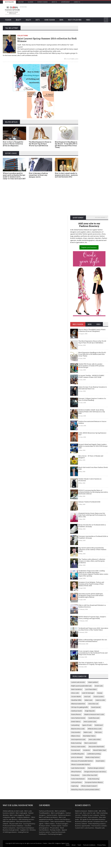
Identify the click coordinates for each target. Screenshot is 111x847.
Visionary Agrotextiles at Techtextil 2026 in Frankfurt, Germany (93, 537)
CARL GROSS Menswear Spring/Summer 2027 (92, 434)
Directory (21, 2)
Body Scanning (76, 743)
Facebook (39, 843)
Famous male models (78, 747)
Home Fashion (49, 20)
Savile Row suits (94, 718)
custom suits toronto (78, 682)
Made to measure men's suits (94, 714)
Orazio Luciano (99, 696)
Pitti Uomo (98, 732)
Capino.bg (74, 786)
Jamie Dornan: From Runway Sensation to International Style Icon (92, 388)
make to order (100, 700)
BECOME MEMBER (100, 217)
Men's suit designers (58, 813)
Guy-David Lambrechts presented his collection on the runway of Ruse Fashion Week (92, 549)
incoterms (86, 750)
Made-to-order (93, 811)
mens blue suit (93, 704)
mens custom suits (90, 722)
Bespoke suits (100, 828)
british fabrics (75, 722)
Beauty (18, 20)
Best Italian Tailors (89, 736)
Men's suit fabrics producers (48, 817)
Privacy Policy (101, 845)
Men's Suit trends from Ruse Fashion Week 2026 (93, 468)
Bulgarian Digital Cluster (62, 843)
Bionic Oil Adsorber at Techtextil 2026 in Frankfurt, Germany (92, 525)
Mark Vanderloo (76, 689)
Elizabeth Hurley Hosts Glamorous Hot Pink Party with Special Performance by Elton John (92, 515)
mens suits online (94, 739)
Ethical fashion (76, 772)
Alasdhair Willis (76, 700)
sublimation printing (93, 754)
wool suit (87, 696)
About (73, 845)
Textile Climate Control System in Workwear (89, 480)
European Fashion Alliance (94, 782)
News (61, 20)
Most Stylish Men (74, 20)
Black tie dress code (77, 729)
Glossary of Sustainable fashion (82, 761)
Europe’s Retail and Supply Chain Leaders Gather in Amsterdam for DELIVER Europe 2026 (93, 446)
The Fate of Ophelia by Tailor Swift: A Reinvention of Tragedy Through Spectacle (93, 663)
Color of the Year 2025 (90, 775)
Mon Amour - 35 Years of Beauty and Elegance (90, 457)
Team (79, 845)
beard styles (100, 761)
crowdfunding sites (77, 754)
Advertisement (65, 2)
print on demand (76, 757)
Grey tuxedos (75, 732)
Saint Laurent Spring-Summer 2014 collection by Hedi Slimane (47, 39)
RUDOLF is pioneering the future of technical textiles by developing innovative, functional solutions (93, 492)
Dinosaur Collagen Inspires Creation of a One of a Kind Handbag (92, 399)
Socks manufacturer (78, 779)
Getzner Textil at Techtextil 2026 (89, 502)
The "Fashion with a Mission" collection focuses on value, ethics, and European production (91, 561)
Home (68, 845)
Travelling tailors (44, 813)
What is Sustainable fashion (80, 764)
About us (54, 2)
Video (88, 20)
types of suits (87, 725)
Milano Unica (75, 736)
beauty (99, 693)
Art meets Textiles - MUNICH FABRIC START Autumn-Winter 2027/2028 (91, 376)
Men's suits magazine (17, 815)
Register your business (89, 247)
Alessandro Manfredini (96, 747)
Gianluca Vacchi (76, 711)
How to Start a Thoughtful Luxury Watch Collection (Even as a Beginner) (13, 144)
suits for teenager (88, 693)
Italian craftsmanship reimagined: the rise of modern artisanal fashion (92, 640)
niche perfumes (76, 782)
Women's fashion (42, 2)
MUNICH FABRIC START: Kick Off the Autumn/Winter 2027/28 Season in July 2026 (91, 411)
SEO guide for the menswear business (92, 819)
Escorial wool (75, 750)
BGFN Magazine (9, 2)
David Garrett (95, 707)
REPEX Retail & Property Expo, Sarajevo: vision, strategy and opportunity (92, 617)
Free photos (75, 775)
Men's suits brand (90, 743)
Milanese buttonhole (78, 704)
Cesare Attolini (76, 696)
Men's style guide (21, 813)
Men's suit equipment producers (52, 818)
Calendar (30, 2)
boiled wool (99, 725)
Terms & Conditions (89, 845)
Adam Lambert (93, 682)
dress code (75, 693)
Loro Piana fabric (91, 689)
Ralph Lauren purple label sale (81, 686)
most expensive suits (78, 739)
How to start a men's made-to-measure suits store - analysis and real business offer (66, 175)
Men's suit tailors (60, 811)
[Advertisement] (66, 10)
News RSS (51, 843)
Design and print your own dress (95, 772)
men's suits (19, 811)
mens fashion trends (78, 718)
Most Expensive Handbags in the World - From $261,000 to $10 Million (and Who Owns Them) (66, 144)
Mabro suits (88, 732)
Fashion (8, 20)
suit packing (75, 725)
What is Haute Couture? (89, 786)
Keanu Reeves (76, 714)
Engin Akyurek (90, 711)
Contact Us (77, 2)
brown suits (99, 686)
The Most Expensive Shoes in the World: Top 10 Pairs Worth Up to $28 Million (40, 144)
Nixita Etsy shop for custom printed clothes (85, 789)
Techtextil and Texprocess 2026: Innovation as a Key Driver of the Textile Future (93, 629)
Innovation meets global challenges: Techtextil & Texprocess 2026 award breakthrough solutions (90, 595)
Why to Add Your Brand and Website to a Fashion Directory (92, 606)
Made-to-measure (81, 811)
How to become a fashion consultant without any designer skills (38, 175)
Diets (38, 20)
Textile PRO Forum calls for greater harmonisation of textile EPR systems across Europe (91, 365)
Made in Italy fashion (93, 757)
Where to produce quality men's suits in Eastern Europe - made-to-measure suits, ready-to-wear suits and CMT (14, 176)
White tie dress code (94, 729)
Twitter (45, 843)
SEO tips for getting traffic (79, 707)
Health (28, 20)
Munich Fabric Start (99, 750)
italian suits (88, 700)
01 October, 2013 (72, 59)
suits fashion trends (78, 768)
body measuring (93, 779)
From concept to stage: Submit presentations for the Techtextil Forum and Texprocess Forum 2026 (92, 652)
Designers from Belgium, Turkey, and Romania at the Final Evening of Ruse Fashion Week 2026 (91, 584)
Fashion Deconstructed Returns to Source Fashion (92, 422)
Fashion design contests (96, 768)
